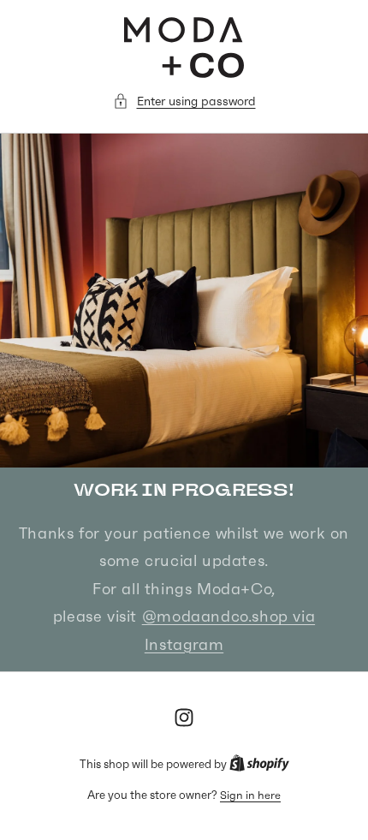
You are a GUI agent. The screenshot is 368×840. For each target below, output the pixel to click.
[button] (184, 101)
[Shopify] (259, 764)
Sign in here (250, 795)
